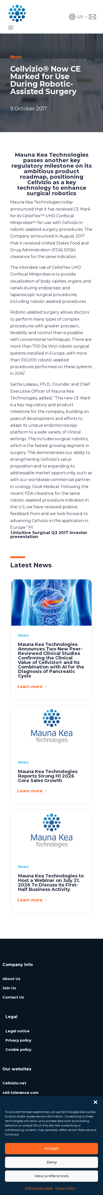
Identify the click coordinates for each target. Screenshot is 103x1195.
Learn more (30, 686)
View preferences (51, 1175)
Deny (51, 1162)
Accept (51, 1148)
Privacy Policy (65, 1188)
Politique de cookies (39, 1188)
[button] (95, 1102)
